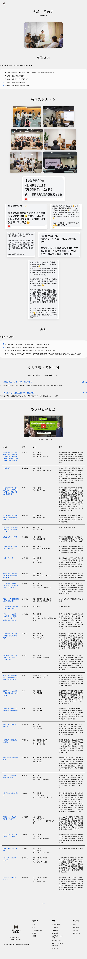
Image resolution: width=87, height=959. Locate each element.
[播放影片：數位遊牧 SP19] (43, 426)
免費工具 (55, 948)
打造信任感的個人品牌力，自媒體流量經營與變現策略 (10, 518)
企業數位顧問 (56, 924)
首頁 (33, 924)
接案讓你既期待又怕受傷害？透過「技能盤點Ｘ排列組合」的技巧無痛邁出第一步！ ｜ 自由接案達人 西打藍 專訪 (10, 456)
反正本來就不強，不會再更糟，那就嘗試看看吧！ (10, 636)
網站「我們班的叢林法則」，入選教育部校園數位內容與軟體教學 (10, 677)
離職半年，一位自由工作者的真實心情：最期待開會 (10, 693)
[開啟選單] (82, 4)
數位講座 (55, 933)
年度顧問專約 (56, 941)
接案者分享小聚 (8, 558)
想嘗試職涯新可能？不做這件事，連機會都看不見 (10, 710)
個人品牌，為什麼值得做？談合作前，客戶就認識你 (10, 529)
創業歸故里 (7, 468)
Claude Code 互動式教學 (58, 944)
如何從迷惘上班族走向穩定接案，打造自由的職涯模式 (10, 576)
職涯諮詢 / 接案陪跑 (57, 937)
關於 (33, 927)
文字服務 (55, 927)
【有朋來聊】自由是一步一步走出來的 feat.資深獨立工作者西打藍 (10, 585)
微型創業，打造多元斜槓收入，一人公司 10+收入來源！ (10, 657)
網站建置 (55, 930)
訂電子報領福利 (37, 930)
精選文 (34, 936)
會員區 (34, 933)
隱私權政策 (76, 933)
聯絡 (74, 924)
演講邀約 (76, 927)
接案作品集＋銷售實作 (10, 537)
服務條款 (76, 930)
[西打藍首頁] (4, 3)
